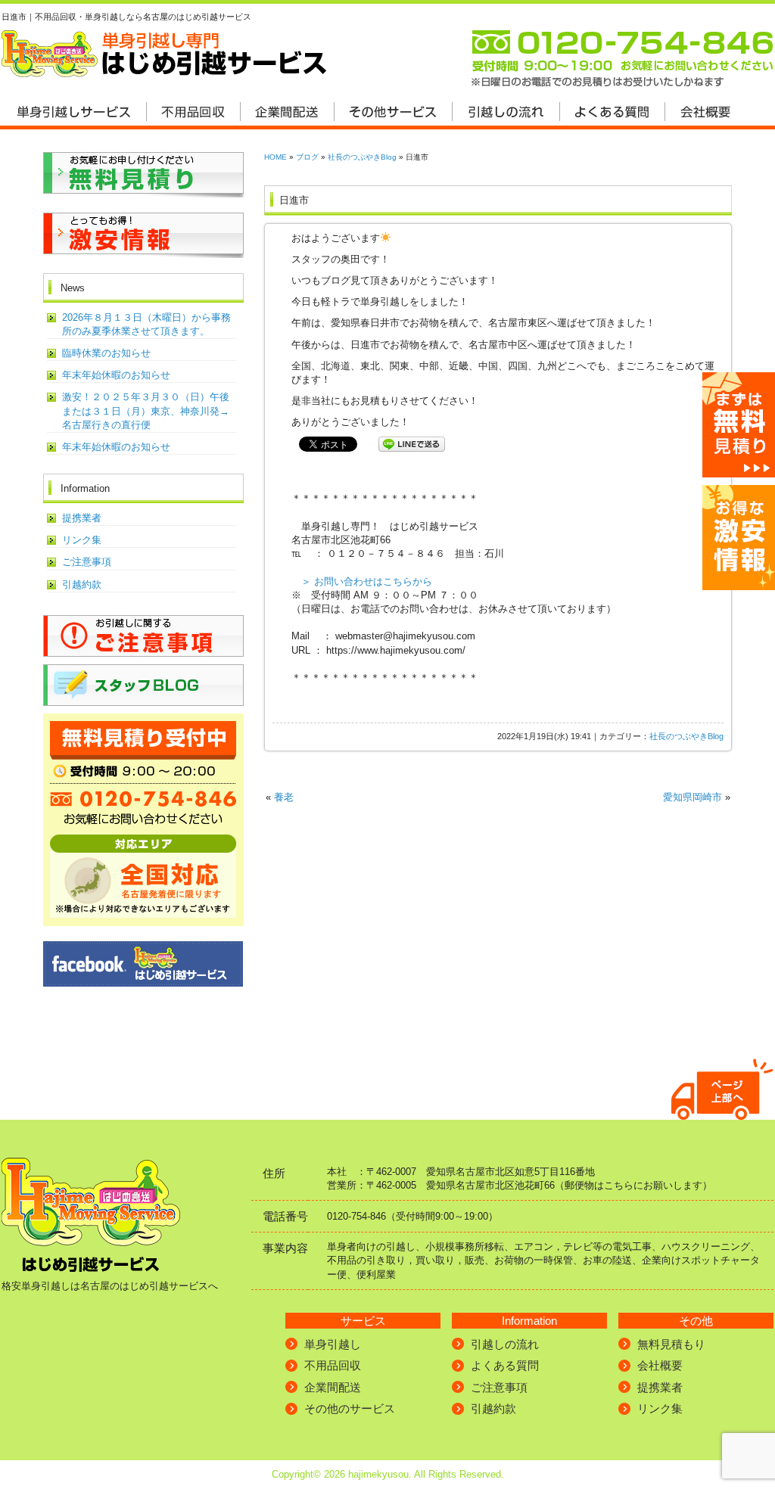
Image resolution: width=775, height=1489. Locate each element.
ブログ (307, 157)
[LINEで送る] (411, 443)
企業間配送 (332, 1387)
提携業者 (81, 518)
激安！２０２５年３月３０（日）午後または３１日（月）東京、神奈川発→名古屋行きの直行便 (145, 410)
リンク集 (81, 540)
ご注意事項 (86, 561)
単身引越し (332, 1344)
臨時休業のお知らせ (106, 353)
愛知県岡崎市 (692, 797)
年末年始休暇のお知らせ (116, 375)
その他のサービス (349, 1408)
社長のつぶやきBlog (362, 157)
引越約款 (81, 584)
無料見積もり (671, 1344)
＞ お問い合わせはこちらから (366, 581)
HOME (275, 157)
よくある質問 (505, 1365)
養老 (284, 797)
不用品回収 (332, 1365)
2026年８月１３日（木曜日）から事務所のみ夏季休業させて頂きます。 (146, 324)
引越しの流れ (505, 1344)
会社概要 (660, 1365)
